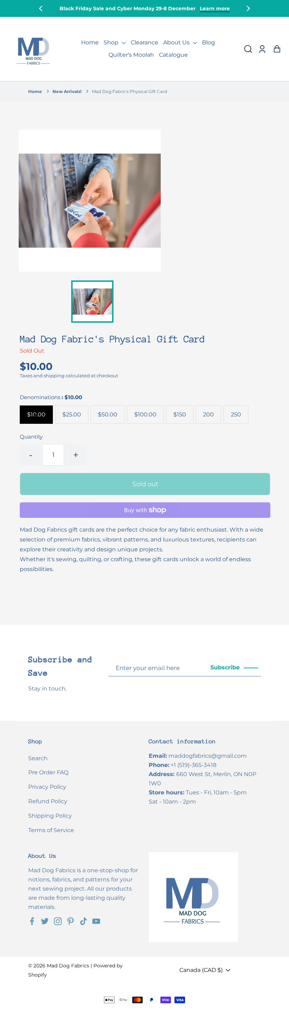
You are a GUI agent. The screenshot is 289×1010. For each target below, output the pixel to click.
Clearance (144, 42)
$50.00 (107, 414)
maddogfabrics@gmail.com (207, 755)
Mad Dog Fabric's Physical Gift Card (129, 91)
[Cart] (276, 49)
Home (90, 42)
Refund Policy (47, 801)
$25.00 (71, 414)
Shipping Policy (50, 815)
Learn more (215, 8)
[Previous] (41, 8)
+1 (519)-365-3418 (193, 765)
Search (38, 758)
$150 (179, 414)
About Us (177, 42)
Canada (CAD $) (201, 970)
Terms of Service (51, 830)
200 (208, 414)
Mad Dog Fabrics (68, 965)
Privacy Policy (47, 786)
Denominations (51, 397)
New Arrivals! (67, 91)
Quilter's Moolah (131, 54)
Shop (112, 42)
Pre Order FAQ (48, 772)
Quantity (31, 436)
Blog (208, 42)
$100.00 (145, 414)
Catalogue (173, 54)
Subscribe (225, 667)
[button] (248, 49)
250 (236, 414)
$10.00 (36, 414)
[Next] (248, 8)
